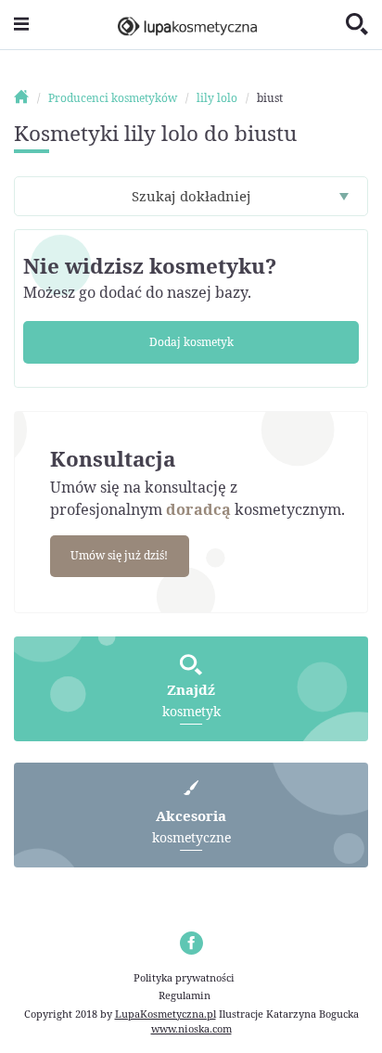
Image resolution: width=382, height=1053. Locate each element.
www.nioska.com (191, 1028)
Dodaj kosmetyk (191, 342)
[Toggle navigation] (21, 24)
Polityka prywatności (184, 977)
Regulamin (184, 995)
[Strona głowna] (29, 98)
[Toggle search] (357, 25)
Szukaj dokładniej (191, 195)
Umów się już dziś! (119, 555)
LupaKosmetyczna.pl (165, 1014)
